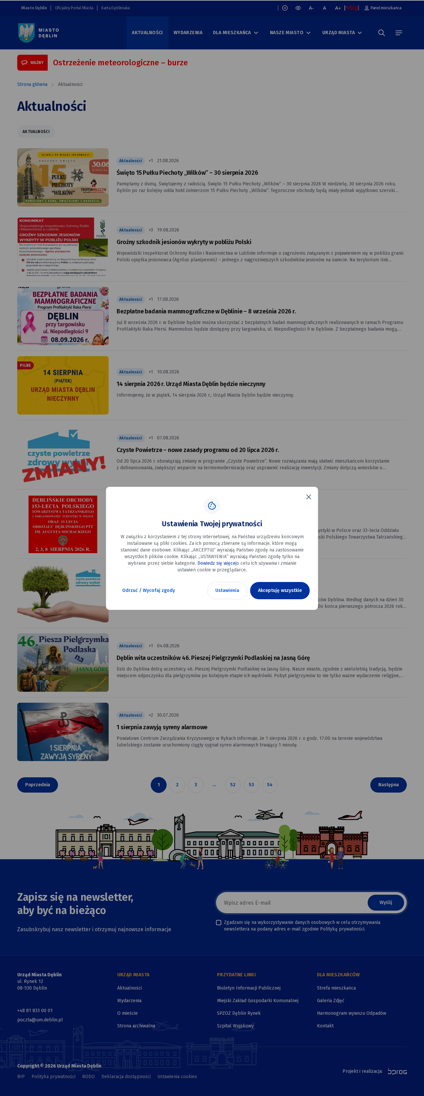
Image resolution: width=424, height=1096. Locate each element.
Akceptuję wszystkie (280, 590)
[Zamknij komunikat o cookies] (308, 496)
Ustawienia (227, 590)
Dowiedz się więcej (217, 563)
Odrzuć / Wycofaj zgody (148, 590)
